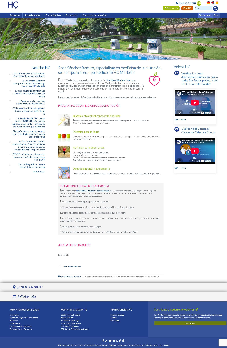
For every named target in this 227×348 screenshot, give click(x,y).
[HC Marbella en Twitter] (106, 341)
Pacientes (15, 15)
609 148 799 (68, 317)
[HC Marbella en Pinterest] (123, 341)
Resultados (115, 320)
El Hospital (71, 15)
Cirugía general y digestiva (20, 326)
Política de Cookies (151, 345)
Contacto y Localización (94, 15)
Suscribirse (190, 323)
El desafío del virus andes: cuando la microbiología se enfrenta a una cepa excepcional (28, 134)
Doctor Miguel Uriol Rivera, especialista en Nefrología (32, 165)
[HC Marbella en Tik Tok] (120, 341)
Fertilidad (14, 320)
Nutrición (77, 277)
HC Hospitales (64, 345)
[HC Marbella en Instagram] (116, 341)
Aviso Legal (122, 345)
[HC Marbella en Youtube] (110, 341)
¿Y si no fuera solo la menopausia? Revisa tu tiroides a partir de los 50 (28, 111)
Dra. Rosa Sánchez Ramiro (119, 80)
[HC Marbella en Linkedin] (113, 341)
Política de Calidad (101, 345)
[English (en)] (212, 2)
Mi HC (188, 8)
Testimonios (205, 15)
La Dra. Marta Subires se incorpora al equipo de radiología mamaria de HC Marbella (29, 83)
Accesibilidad (164, 345)
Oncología (14, 315)
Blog (216, 15)
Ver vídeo (181, 119)
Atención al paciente (74, 309)
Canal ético (113, 345)
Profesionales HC (121, 309)
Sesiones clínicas (117, 315)
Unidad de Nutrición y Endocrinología (92, 190)
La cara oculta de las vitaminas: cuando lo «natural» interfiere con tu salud (29, 94)
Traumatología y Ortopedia (21, 329)
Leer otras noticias (71, 266)
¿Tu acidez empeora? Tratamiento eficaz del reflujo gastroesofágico (29, 74)
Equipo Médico (53, 15)
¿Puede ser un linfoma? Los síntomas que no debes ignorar (30, 102)
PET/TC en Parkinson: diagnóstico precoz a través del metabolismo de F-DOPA (28, 157)
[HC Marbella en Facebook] (103, 341)
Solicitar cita (172, 8)
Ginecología (15, 323)
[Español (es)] (216, 2)
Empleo (114, 317)
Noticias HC (68, 277)
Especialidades (32, 15)
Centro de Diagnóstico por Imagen (24, 317)
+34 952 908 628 (187, 3)
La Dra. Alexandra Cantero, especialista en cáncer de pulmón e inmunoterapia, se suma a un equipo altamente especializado (28, 145)
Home (60, 277)
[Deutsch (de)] (208, 2)
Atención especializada (24, 309)
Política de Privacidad (135, 345)
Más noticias (39, 171)
